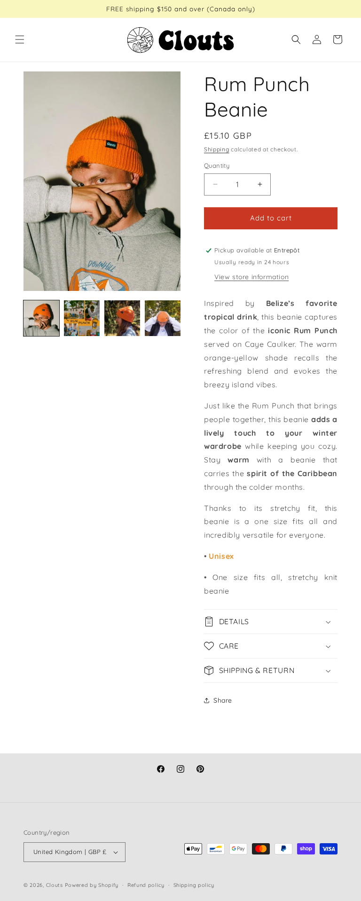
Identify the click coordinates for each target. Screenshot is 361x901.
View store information (251, 277)
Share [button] (222, 700)
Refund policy (146, 885)
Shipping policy (194, 885)
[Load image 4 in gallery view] (162, 318)
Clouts (55, 885)
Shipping (216, 149)
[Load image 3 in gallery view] (122, 318)
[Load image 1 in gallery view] (41, 318)
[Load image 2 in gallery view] (82, 318)
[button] (19, 39)
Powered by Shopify (92, 885)
